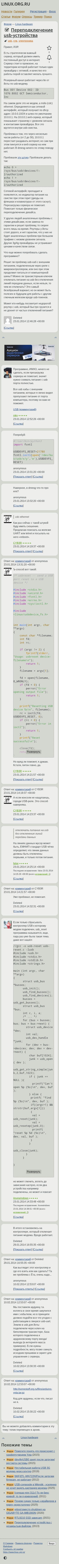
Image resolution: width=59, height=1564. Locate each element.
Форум (16, 16)
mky (15, 415)
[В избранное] (49, 48)
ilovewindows (20, 1198)
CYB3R (17, 543)
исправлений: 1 (42, 874)
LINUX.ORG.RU (15, 4)
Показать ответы (23, 1289)
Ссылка (8, 328)
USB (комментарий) (24, 409)
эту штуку (23, 157)
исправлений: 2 (20, 1212)
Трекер (38, 16)
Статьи (5, 16)
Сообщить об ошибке (13, 1549)
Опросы (27, 16)
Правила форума (23, 1543)
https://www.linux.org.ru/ (14, 1552)
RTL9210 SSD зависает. (28, 1517)
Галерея (19, 11)
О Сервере (8, 1543)
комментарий (23, 561)
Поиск (48, 16)
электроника (26, 41)
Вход (52, 11)
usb (10, 41)
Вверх (52, 1543)
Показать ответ (22, 476)
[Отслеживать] (49, 57)
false (16, 863)
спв (15, 41)
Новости (6, 11)
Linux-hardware (24, 24)
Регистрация (38, 11)
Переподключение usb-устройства (28, 32)
